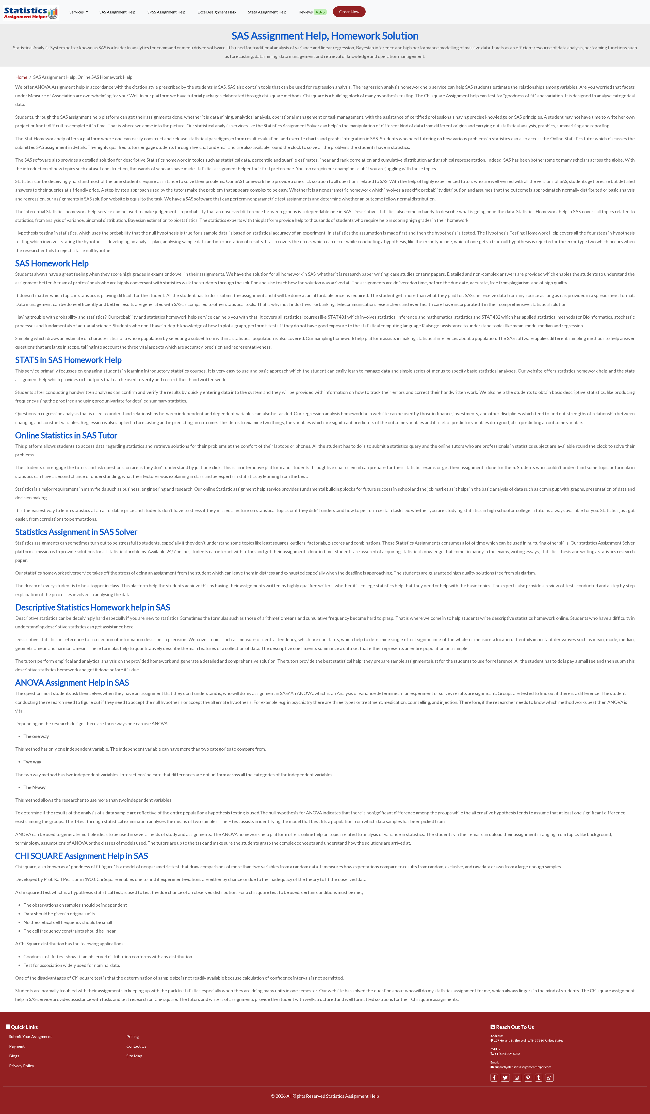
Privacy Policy (21, 1065)
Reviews (312, 12)
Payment (17, 1046)
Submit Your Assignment (30, 1036)
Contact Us (136, 1046)
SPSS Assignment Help (166, 12)
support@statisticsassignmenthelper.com (523, 1067)
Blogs (14, 1055)
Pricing (132, 1036)
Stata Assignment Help (267, 12)
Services (77, 12)
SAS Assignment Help (117, 12)
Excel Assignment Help (217, 12)
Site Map (134, 1055)
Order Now (349, 11)
